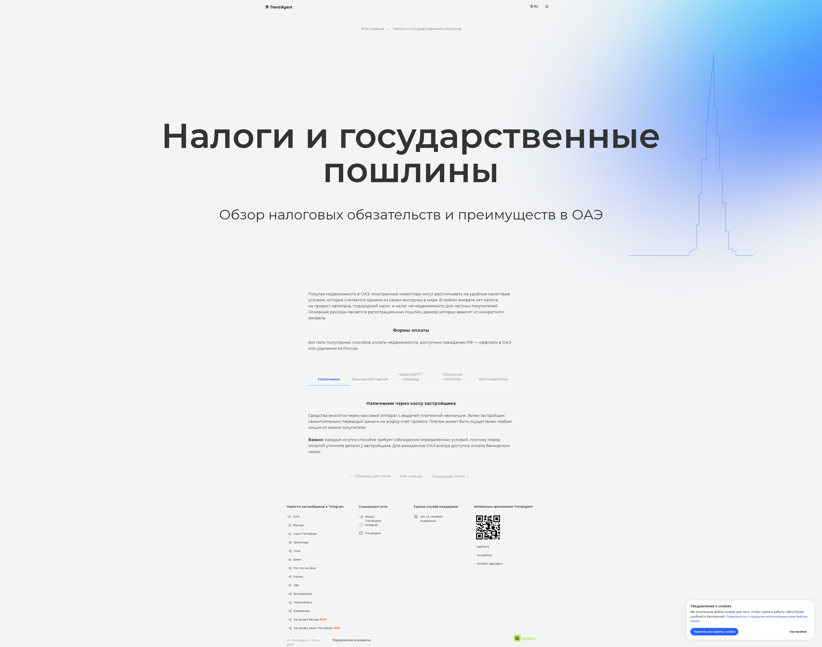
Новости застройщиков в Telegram (315, 507)
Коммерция (302, 610)
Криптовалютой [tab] (493, 379)
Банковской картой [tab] (370, 379)
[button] (547, 6)
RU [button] (536, 6)
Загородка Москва (310, 619)
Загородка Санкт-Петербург (317, 628)
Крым (297, 559)
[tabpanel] (411, 413)
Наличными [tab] (329, 379)
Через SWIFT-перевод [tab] (411, 376)
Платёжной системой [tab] (452, 376)
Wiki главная (372, 29)
